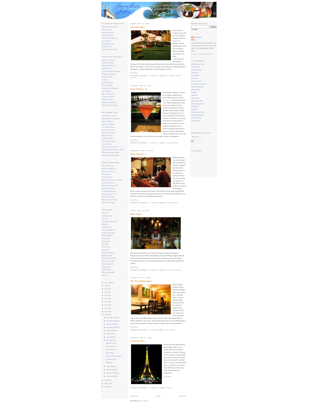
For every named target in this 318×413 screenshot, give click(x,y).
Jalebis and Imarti (108, 32)
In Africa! (105, 80)
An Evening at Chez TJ (109, 115)
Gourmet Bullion (107, 121)
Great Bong (195, 98)
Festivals (105, 241)
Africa (104, 213)
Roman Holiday (107, 85)
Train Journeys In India (109, 49)
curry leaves (167, 100)
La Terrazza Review (108, 183)
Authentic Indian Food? (110, 27)
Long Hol (194, 109)
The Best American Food (110, 147)
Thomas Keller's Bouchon (110, 155)
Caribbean (105, 227)
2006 (106, 387)
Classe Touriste (196, 81)
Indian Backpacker (197, 104)
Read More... (134, 73)
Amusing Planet (196, 70)
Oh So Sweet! (106, 41)
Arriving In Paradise (108, 65)
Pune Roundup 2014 (109, 191)
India (103, 250)
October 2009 (111, 324)
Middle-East (106, 255)
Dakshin (175, 41)
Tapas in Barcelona (108, 94)
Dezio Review (106, 174)
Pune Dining (106, 264)
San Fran (105, 269)
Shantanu (197, 37)
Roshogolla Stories (108, 44)
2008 (106, 380)
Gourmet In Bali (107, 77)
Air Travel (105, 216)
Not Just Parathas (107, 35)
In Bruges (109, 362)
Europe (104, 238)
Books (104, 224)
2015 (106, 295)
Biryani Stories (107, 29)
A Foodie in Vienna (108, 60)
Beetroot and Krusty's (109, 168)
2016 (106, 292)
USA (103, 275)
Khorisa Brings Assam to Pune (112, 180)
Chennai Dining (107, 230)
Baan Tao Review (108, 166)
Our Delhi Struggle (197, 115)
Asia (103, 218)
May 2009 (110, 340)
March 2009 (110, 370)
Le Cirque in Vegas (108, 130)
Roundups (105, 267)
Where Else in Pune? (109, 202)
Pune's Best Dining (108, 197)
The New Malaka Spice (113, 356)
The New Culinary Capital (110, 152)
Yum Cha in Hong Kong (110, 105)
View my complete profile (202, 54)
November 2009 (112, 321)
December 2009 (111, 317)
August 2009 (111, 330)
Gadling (194, 92)
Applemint (195, 72)
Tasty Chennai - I (111, 349)
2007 (106, 383)
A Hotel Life (195, 67)
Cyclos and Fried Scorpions (111, 71)
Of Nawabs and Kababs (109, 38)
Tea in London (107, 144)
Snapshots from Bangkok (110, 88)
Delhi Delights (107, 233)
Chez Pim (194, 78)
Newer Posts (134, 396)
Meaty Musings (107, 135)
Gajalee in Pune (107, 177)
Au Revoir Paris (111, 359)
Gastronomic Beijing (109, 74)
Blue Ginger (110, 353)
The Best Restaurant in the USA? (113, 149)
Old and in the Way (197, 112)
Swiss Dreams (106, 91)
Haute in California (108, 124)
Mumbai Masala (107, 258)
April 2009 (110, 366)
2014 (106, 298)
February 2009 (111, 373)
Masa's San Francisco (109, 132)
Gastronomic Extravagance (111, 118)
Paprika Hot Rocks (108, 188)
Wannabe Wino (196, 118)
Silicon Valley (106, 272)
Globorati (194, 95)
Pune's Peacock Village (109, 199)
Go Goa (104, 247)
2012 (106, 305)
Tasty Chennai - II (112, 346)
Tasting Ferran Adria (109, 141)
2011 (106, 308)
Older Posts (182, 396)
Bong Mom (195, 75)
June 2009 (110, 337)
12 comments (153, 75)
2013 (106, 302)
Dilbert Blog (195, 89)
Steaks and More (107, 138)
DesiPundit (105, 235)
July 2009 (110, 334)
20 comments (153, 270)
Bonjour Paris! (107, 68)
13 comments (153, 143)
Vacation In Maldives (109, 102)
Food (103, 244)
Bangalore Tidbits (108, 221)
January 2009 (111, 376)
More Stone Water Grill (109, 185)
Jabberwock (195, 106)
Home (159, 396)
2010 (106, 311)
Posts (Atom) (144, 401)
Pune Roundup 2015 (109, 194)
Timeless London (108, 99)
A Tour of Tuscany (108, 63)
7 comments (153, 330)
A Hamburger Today (198, 64)
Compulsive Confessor (199, 84)
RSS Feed (195, 137)
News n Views (106, 261)
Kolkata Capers (107, 252)
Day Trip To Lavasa (108, 171)
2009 (106, 315)
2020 (106, 285)
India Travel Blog (197, 101)
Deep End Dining (197, 87)
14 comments (153, 202)
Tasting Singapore (108, 96)
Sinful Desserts (107, 46)
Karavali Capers (111, 343)
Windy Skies (195, 120)
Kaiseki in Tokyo (107, 82)
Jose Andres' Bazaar (108, 127)
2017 (106, 289)
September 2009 (112, 327)
